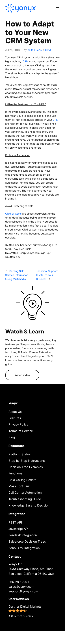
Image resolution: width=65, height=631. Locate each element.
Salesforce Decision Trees (27, 541)
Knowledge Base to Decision (28, 505)
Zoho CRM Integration (24, 548)
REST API (15, 522)
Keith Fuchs (35, 49)
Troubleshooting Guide (24, 499)
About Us (15, 412)
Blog (11, 437)
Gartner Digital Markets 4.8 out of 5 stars (25, 611)
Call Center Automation (25, 492)
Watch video (22, 375)
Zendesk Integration (22, 535)
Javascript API (18, 529)
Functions (15, 473)
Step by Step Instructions (26, 460)
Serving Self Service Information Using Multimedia (16, 275)
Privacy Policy (18, 424)
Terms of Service (20, 431)
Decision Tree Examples (25, 467)
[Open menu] (57, 8)
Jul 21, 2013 (12, 49)
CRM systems (13, 213)
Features (14, 418)
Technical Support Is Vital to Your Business (47, 275)
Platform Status (19, 454)
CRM (48, 49)
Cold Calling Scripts (22, 480)
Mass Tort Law (19, 486)
